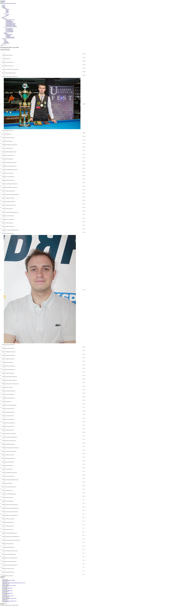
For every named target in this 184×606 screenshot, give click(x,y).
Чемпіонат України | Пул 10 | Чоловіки (8, 580)
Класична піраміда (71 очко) (10, 23)
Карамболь (6, 33)
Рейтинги (3, 7)
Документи (6, 41)
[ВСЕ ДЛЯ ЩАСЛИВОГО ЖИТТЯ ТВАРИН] (8, 3)
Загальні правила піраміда (10, 19)
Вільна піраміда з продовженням (11, 26)
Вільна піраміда (8, 20)
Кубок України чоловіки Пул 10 (7, 593)
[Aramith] (2, 2)
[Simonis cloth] (2, 1)
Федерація (4, 38)
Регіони (2, 604)
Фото (3, 17)
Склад (5, 40)
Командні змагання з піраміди (11, 25)
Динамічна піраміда (9, 22)
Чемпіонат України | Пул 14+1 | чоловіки (9, 585)
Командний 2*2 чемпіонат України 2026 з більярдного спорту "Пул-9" (13, 582)
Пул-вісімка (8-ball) (9, 29)
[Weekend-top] (2, 0)
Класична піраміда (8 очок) (10, 24)
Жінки (7, 10)
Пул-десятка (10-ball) (9, 31)
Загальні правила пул (9, 28)
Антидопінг (6, 42)
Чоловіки (7, 9)
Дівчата (7, 12)
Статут (5, 39)
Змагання (3, 6)
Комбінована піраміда (9, 21)
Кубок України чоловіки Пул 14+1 (8, 595)
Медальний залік (4, 603)
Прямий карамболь (9, 34)
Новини (3, 5)
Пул (5, 13)
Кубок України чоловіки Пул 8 (7, 590)
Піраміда (5, 8)
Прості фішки (8, 35)
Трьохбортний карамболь (10, 37)
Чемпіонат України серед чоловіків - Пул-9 (9, 598)
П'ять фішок (8, 36)
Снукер (5, 16)
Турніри (2, 577)
